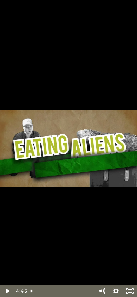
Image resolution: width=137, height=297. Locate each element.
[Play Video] (7, 291)
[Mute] (102, 291)
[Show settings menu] (116, 291)
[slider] (61, 291)
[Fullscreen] (130, 291)
